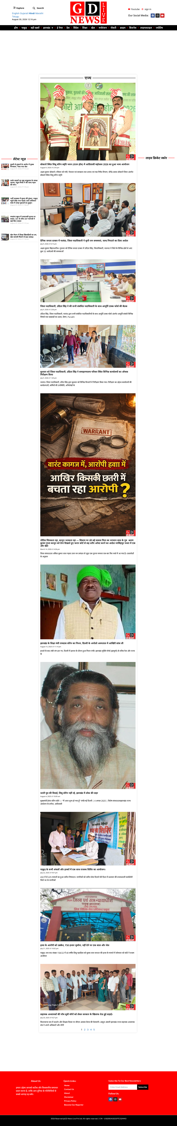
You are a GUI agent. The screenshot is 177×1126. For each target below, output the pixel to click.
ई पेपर (60, 27)
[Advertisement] (88, 52)
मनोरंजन (103, 27)
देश (68, 27)
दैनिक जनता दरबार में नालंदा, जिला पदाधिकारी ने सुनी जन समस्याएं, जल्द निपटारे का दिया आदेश (84, 240)
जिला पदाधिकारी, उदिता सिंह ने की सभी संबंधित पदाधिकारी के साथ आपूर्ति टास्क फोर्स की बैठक (83, 306)
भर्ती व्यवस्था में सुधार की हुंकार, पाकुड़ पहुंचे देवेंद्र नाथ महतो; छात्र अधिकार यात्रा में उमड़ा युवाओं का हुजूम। (24, 200)
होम (16, 27)
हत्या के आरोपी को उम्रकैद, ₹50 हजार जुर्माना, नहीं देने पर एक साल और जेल (74, 945)
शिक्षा (84, 27)
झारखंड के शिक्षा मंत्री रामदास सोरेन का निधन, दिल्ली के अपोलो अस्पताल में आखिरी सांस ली (81, 643)
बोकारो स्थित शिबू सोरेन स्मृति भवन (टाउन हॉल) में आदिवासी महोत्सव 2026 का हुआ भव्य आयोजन (84, 164)
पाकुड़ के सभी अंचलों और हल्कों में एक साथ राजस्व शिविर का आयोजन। (72, 869)
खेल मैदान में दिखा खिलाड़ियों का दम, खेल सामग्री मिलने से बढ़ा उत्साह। (23, 235)
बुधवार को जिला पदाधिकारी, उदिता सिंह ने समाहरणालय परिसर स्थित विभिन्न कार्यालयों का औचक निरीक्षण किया (84, 373)
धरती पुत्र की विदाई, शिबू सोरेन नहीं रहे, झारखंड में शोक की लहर (69, 792)
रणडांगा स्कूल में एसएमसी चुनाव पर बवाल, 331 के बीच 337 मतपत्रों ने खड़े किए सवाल (23, 218)
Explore (20, 8)
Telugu (15, 16)
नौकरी (113, 27)
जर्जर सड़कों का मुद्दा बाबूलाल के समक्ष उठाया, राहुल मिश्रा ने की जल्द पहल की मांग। (23, 182)
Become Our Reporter (73, 1105)
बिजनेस (132, 27)
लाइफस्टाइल (146, 27)
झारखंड (46, 27)
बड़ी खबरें (35, 27)
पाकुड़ (24, 27)
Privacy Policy (70, 1101)
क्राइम (122, 27)
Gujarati (24, 13)
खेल (93, 27)
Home (66, 1085)
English (15, 13)
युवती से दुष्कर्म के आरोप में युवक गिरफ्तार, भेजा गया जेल (22, 165)
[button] (34, 8)
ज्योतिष (159, 27)
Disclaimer (68, 1097)
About (67, 1093)
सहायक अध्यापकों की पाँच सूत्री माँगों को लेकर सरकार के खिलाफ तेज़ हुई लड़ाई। (76, 1014)
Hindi (32, 13)
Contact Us (69, 1089)
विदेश (76, 27)
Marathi (39, 13)
